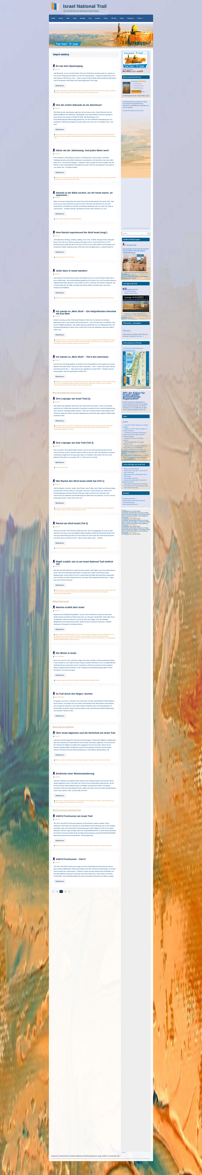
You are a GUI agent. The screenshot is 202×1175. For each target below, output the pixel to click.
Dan (57, 508)
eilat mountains (63, 134)
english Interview (60, 257)
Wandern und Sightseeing (89, 92)
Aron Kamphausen (59, 656)
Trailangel (74, 509)
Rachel (66, 257)
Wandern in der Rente (67, 429)
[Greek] (130, 71)
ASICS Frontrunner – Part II (71, 859)
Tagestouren (93, 800)
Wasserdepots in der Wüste (60, 179)
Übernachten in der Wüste (101, 136)
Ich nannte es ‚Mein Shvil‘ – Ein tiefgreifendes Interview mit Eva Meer (86, 312)
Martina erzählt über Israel (70, 607)
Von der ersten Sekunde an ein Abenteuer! (79, 105)
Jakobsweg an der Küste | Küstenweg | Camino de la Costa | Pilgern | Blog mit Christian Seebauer (134, 434)
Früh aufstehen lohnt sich (131, 478)
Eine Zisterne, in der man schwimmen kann (136, 485)
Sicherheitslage (91, 680)
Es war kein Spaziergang (69, 66)
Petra (102, 590)
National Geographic (85, 590)
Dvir (59, 508)
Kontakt (72, 1156)
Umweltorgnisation (110, 637)
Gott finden (94, 634)
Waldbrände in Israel (91, 548)
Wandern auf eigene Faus (60, 802)
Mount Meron (91, 508)
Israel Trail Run (74, 845)
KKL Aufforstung (95, 636)
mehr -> (144, 91)
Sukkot (100, 427)
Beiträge (82, 18)
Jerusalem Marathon (89, 845)
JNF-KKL (113, 18)
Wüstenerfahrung (58, 593)
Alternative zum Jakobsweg (62, 177)
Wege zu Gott (81, 385)
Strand (100, 341)
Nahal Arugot (64, 637)
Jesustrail (81, 297)
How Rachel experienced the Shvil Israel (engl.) (81, 232)
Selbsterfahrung (89, 341)
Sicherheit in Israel (100, 760)
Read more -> (140, 336)
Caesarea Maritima (75, 339)
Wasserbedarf (112, 177)
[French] (126, 71)
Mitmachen (130, 18)
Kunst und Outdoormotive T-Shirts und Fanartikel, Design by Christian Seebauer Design (134, 451)
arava (57, 134)
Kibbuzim (64, 341)
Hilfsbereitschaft (89, 90)
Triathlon (102, 845)
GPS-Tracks (127, 476)
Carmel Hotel (69, 425)
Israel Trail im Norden (98, 90)
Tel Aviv (63, 509)
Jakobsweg (71, 590)
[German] (128, 71)
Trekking (111, 341)
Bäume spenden (60, 634)
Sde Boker (82, 177)
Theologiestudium (100, 637)
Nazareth (82, 341)
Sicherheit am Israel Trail (77, 591)
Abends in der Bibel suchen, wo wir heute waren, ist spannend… (84, 194)
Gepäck (94, 339)
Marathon (97, 845)
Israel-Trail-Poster (129, 472)
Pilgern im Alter (108, 590)
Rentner (84, 136)
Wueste (77, 179)
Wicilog (84, 343)
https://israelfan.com (130, 459)
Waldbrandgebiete (64, 639)
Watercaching (71, 179)
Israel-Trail (63, 636)
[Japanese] (136, 71)
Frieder (84, 425)
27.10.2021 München (130, 291)
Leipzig (63, 427)
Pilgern (62, 92)
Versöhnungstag (58, 429)
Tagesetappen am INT (83, 800)
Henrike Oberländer (76, 218)
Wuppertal (105, 591)
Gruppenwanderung (68, 297)
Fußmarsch (83, 634)
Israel (66, 590)
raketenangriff (68, 136)
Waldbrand (56, 639)
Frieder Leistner (90, 425)
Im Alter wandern (82, 134)
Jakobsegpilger (57, 341)
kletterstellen (111, 134)
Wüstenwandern (67, 593)
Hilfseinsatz (107, 634)
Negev (77, 177)
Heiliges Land (80, 90)
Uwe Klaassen (93, 297)
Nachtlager (112, 90)
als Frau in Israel (65, 339)
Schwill (87, 637)
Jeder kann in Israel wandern (71, 270)
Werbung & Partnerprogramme (86, 1156)
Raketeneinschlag (76, 136)
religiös (83, 637)
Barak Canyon (59, 800)
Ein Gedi (74, 634)
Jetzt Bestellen (136, 91)
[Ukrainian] (142, 71)
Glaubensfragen (73, 90)
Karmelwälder (87, 636)
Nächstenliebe (57, 637)
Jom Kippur (97, 425)
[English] (124, 71)
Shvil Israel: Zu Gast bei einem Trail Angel (135, 484)
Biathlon (67, 845)
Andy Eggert (85, 760)
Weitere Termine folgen (131, 293)
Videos (122, 18)
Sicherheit (88, 136)
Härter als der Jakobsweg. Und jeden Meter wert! (82, 150)
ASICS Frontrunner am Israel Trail (74, 816)
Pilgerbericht (57, 92)
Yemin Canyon (79, 802)
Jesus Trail (76, 297)
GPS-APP (103, 339)
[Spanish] (140, 71)
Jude (82, 636)
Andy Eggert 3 (91, 760)
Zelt (97, 92)
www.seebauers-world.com (130, 504)
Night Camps (57, 136)
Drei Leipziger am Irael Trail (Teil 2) (75, 442)
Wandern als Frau (77, 343)
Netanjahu (71, 637)
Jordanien (76, 590)
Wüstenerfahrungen (74, 639)
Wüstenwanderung (109, 297)
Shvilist (103, 508)
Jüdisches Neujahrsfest (107, 425)
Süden (75, 18)
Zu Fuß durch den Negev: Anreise (74, 693)
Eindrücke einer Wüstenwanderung (75, 773)
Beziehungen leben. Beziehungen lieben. (135, 474)
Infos (90, 18)
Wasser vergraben (103, 177)
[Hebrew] (132, 71)
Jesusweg (87, 297)
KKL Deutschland (104, 636)
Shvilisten (96, 341)
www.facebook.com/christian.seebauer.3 (134, 500)
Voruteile (108, 760)
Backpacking (59, 297)
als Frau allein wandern (67, 381)
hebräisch (108, 339)
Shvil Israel (79, 92)
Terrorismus (93, 637)
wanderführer (95, 177)
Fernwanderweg (77, 425)
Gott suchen (100, 634)
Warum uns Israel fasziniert (131, 468)
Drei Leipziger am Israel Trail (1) (73, 398)
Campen (58, 90)
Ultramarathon (108, 845)
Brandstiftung (68, 634)
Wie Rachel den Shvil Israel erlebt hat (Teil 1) (80, 481)
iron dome (89, 134)
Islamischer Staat (96, 134)
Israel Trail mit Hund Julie (131, 487)
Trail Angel (68, 509)
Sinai (93, 136)
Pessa (62, 136)
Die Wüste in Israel (66, 653)
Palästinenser (77, 637)
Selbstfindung (92, 383)
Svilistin (59, 509)
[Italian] (134, 71)
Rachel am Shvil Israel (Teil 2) (72, 523)
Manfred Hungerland (69, 800)
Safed (89, 427)
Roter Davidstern (75, 680)
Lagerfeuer (58, 680)
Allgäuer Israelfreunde (61, 760)
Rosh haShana (84, 427)
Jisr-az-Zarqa (83, 508)
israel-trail (57, 69)
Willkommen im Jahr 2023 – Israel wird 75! (136, 470)
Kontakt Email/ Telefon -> (130, 498)
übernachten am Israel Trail (60, 343)
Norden (61, 18)
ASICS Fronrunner (60, 845)
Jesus (67, 636)
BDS (65, 218)
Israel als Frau (57, 383)
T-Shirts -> (140, 18)
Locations (97, 18)
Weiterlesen (59, 86)
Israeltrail (107, 90)
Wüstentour (101, 297)
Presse (106, 18)
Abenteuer (58, 339)
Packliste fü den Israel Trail (72, 427)
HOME (53, 18)
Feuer (78, 634)
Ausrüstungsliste (60, 590)
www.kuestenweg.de (128, 502)
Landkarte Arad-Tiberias (73, 341)
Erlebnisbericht (64, 90)
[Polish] (138, 71)
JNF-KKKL (72, 636)
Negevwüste (97, 590)
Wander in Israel (101, 800)
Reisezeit (68, 680)
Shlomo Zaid (95, 427)
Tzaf (107, 427)
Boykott (69, 218)
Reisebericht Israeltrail (70, 92)
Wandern (70, 343)
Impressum (55, 1156)
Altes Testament (60, 218)
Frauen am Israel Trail (86, 339)
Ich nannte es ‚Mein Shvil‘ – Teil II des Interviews (82, 357)
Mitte (68, 18)
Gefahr (75, 134)
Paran (75, 800)
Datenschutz (64, 1156)
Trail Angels (106, 341)
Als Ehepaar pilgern (60, 425)
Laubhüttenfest (57, 427)
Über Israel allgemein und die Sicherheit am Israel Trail (85, 733)
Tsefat (104, 427)
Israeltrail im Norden (75, 508)
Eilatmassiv (70, 134)
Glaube (98, 339)
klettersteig (104, 134)
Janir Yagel (73, 177)
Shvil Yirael (98, 508)
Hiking (113, 339)
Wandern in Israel (98, 591)
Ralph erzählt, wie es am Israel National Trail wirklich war (84, 562)
